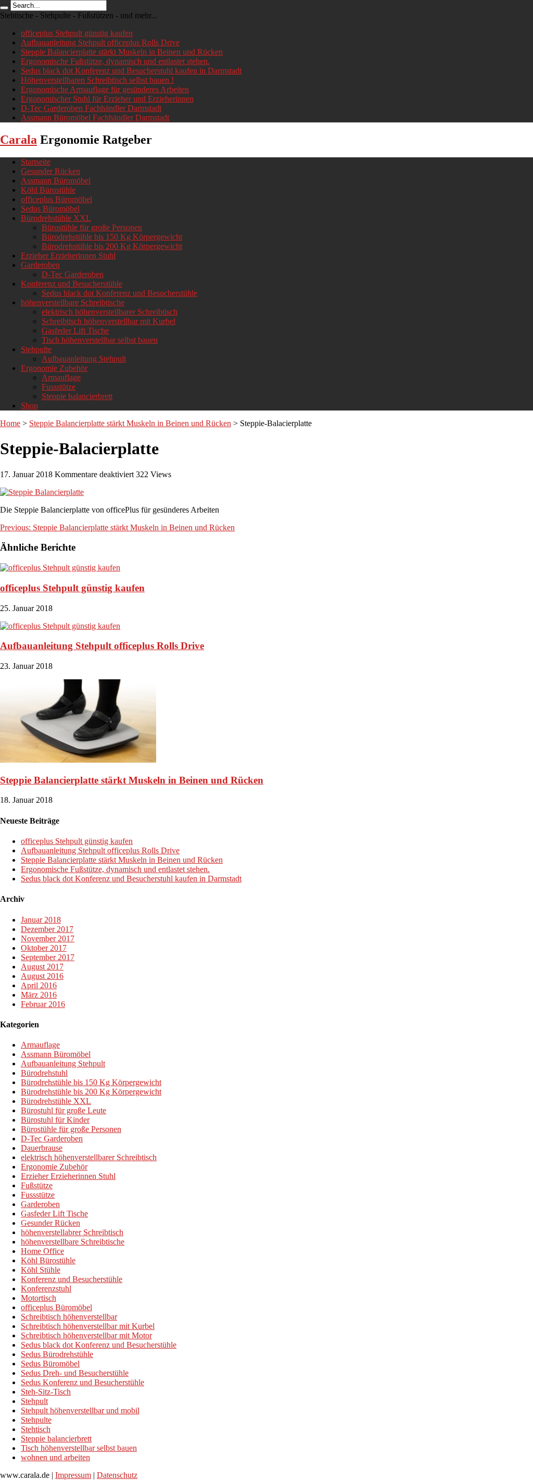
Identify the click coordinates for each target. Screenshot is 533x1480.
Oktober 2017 (44, 947)
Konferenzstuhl (46, 1288)
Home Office (42, 1251)
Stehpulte (36, 349)
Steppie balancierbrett (77, 396)
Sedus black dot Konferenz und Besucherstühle (119, 293)
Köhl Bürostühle (48, 189)
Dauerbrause (41, 1147)
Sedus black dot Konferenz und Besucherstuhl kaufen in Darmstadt (131, 70)
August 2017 (42, 966)
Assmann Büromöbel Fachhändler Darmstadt (95, 117)
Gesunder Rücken (50, 171)
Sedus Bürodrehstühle (57, 1354)
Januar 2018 (41, 919)
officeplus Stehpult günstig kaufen (77, 33)
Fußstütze (37, 1185)
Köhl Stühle (40, 1269)
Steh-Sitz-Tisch (46, 1391)
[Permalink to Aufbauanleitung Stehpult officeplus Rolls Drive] (60, 625)
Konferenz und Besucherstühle (71, 283)
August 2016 (42, 976)
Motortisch (38, 1298)
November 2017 (47, 938)
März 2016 (39, 994)
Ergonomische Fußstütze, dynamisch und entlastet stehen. (115, 61)
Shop (29, 405)
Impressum (73, 1475)
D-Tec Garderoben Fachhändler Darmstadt (91, 108)
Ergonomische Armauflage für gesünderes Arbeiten (105, 89)
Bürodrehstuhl (44, 1072)
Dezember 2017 (47, 929)
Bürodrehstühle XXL (56, 218)
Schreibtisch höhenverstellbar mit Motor (86, 1335)
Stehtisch (35, 1429)
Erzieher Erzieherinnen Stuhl (68, 255)
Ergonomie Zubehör (54, 368)
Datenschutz (117, 1475)
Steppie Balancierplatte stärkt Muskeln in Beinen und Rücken (122, 51)
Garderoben (40, 264)
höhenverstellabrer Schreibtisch (72, 1232)
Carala (18, 139)
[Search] (4, 7)
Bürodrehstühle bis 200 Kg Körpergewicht (112, 246)
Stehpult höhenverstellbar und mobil (80, 1410)
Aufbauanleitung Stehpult (84, 358)
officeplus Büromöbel (56, 199)
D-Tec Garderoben (73, 274)
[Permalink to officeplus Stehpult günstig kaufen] (60, 567)
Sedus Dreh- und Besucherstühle (75, 1373)
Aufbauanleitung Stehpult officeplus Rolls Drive (100, 42)
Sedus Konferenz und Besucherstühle (82, 1382)
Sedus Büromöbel (50, 208)
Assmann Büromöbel (56, 180)
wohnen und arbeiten (55, 1457)
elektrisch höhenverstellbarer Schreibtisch (109, 311)
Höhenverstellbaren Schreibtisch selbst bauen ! (97, 80)
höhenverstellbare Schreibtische (72, 302)
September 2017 (47, 957)
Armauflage (61, 377)
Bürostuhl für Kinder (55, 1119)
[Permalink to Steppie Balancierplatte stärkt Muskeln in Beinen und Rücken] (78, 759)
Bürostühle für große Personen (92, 227)
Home (10, 423)
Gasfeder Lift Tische (75, 330)
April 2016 (39, 985)
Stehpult (34, 1401)
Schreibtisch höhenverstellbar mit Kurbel (108, 321)
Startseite (35, 161)
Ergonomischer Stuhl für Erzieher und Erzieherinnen (107, 98)
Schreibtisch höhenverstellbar (69, 1316)
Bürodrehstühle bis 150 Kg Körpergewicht (112, 236)
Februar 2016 (43, 1004)
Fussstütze (58, 386)
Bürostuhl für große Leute (63, 1110)
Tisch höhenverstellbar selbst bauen (100, 339)
